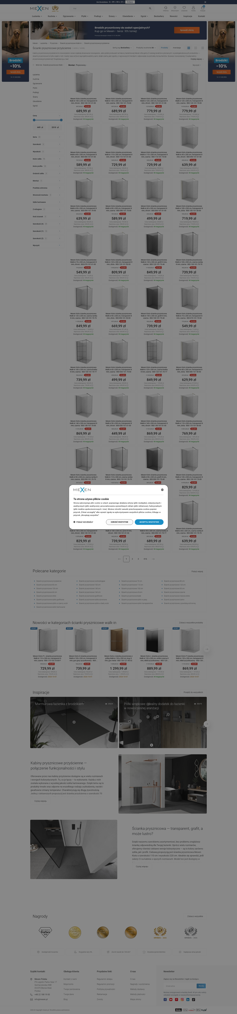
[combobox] (162, 490)
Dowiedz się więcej (108, 515)
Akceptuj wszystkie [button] (149, 522)
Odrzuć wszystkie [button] (119, 522)
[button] (83, 522)
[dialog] (118, 507)
